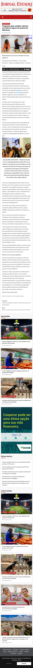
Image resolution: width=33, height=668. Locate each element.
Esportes (19, 653)
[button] (2, 17)
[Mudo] (24, 69)
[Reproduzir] (4, 69)
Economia (13, 653)
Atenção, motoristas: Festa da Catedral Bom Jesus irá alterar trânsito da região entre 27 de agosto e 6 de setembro (16, 483)
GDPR (19, 660)
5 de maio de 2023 (7, 32)
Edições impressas (12, 651)
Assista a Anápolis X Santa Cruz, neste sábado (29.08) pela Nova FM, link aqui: (16, 463)
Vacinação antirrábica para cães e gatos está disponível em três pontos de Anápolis (16, 401)
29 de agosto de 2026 (7, 345)
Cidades (21, 651)
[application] (16, 69)
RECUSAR (9, 663)
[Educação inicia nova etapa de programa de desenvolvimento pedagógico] (16, 595)
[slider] (28, 69)
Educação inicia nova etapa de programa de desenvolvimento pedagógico (13, 477)
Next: (16, 309)
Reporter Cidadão (24, 649)
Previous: (16, 303)
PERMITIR (24, 663)
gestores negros (20, 296)
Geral (4, 651)
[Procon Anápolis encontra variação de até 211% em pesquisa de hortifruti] (16, 358)
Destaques (5, 337)
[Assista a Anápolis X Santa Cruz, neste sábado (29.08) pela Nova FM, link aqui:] (16, 329)
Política (26, 651)
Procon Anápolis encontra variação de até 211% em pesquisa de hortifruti (15, 467)
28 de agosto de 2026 (7, 642)
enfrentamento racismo (10, 296)
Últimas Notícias (6, 23)
